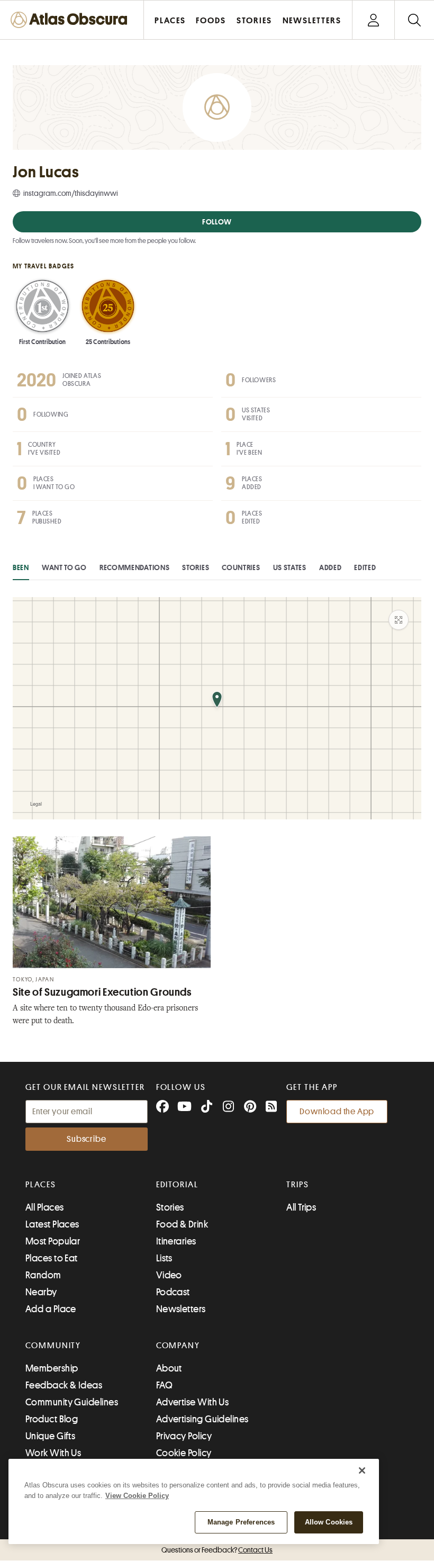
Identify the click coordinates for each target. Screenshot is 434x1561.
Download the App (337, 1111)
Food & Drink (182, 1224)
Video (169, 1275)
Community (53, 1345)
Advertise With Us (192, 1402)
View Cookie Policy (137, 1496)
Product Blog (51, 1419)
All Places (44, 1207)
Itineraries (176, 1241)
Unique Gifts (50, 1436)
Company (178, 1345)
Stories (195, 567)
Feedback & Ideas (63, 1385)
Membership (51, 1368)
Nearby (41, 1292)
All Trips (301, 1207)
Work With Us (53, 1453)
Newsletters (181, 1309)
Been (21, 567)
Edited (365, 567)
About (169, 1368)
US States (289, 567)
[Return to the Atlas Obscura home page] (72, 20)
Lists (164, 1258)
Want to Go (64, 567)
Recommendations (135, 567)
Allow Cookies (329, 1522)
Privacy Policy (184, 1436)
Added (330, 567)
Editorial (177, 1184)
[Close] (362, 1470)
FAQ (164, 1385)
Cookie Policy (184, 1453)
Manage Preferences (241, 1522)
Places (40, 1184)
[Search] (414, 20)
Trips (297, 1184)
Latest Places (52, 1224)
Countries (241, 567)
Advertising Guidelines (202, 1419)
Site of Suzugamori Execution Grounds (102, 992)
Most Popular (52, 1241)
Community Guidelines (71, 1402)
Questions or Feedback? (217, 1550)
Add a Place (50, 1309)
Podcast (173, 1292)
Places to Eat (51, 1258)
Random (43, 1275)
